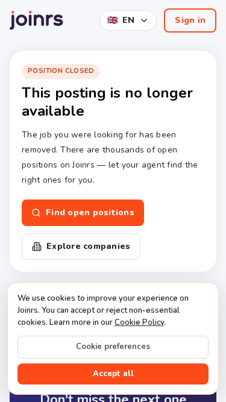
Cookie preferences (113, 346)
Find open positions (90, 212)
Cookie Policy (139, 322)
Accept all (113, 373)
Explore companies (88, 246)
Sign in (190, 20)
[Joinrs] (36, 20)
